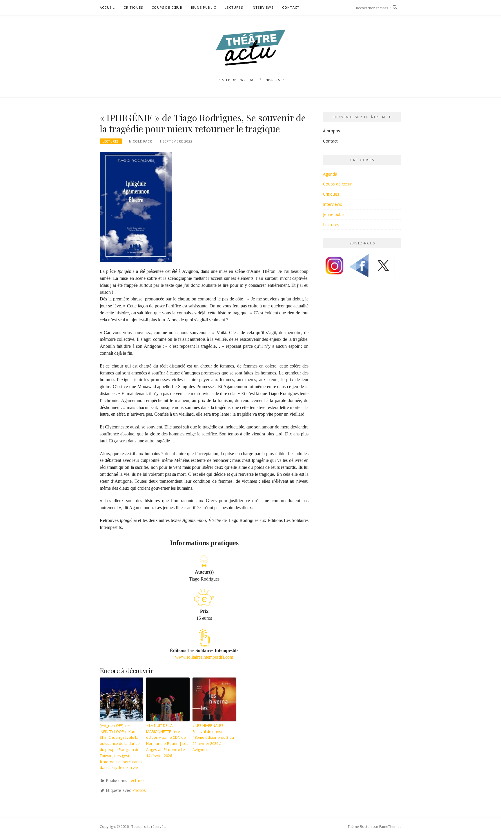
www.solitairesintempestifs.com (204, 657)
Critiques (133, 7)
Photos (139, 790)
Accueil (107, 7)
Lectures (234, 7)
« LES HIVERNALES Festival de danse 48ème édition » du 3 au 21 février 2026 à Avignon (213, 737)
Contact (290, 7)
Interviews (262, 7)
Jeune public (203, 7)
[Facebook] (359, 268)
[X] (383, 268)
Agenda (330, 174)
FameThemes (390, 826)
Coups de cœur (167, 7)
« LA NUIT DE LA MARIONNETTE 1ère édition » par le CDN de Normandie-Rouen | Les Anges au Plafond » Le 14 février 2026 (167, 740)
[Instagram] (334, 268)
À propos (331, 131)
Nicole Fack (140, 141)
